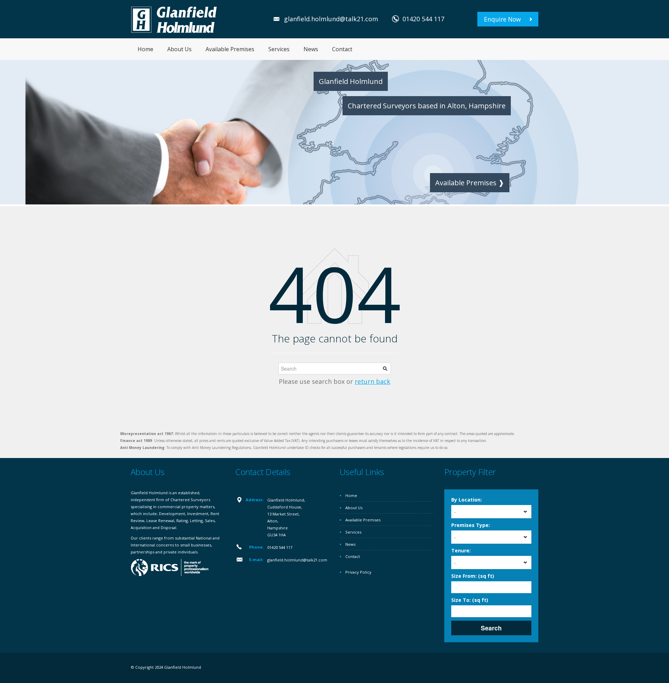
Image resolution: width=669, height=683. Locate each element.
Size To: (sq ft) (469, 600)
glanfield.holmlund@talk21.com (331, 19)
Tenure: (461, 550)
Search (491, 627)
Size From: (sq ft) (472, 576)
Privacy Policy (358, 572)
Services (279, 49)
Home (145, 49)
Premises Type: (470, 525)
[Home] (174, 19)
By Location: (466, 499)
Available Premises (230, 49)
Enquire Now (502, 19)
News (310, 49)
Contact (342, 49)
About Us (179, 49)
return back (372, 381)
